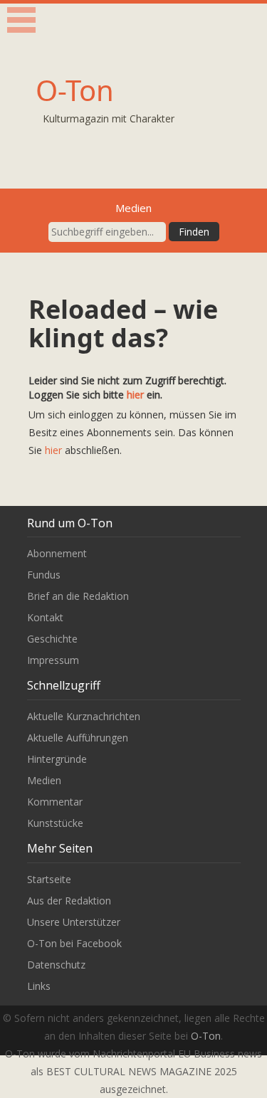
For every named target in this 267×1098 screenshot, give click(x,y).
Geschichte (52, 638)
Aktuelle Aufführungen (77, 737)
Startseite (49, 879)
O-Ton (75, 90)
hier (135, 394)
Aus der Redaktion (69, 900)
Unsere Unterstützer (73, 922)
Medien (44, 780)
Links (39, 986)
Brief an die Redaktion (78, 596)
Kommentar (55, 801)
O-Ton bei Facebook (74, 943)
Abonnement (57, 553)
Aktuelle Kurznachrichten (83, 716)
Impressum (53, 660)
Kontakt (45, 617)
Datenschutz (56, 964)
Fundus (44, 574)
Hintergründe (57, 759)
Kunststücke (55, 823)
